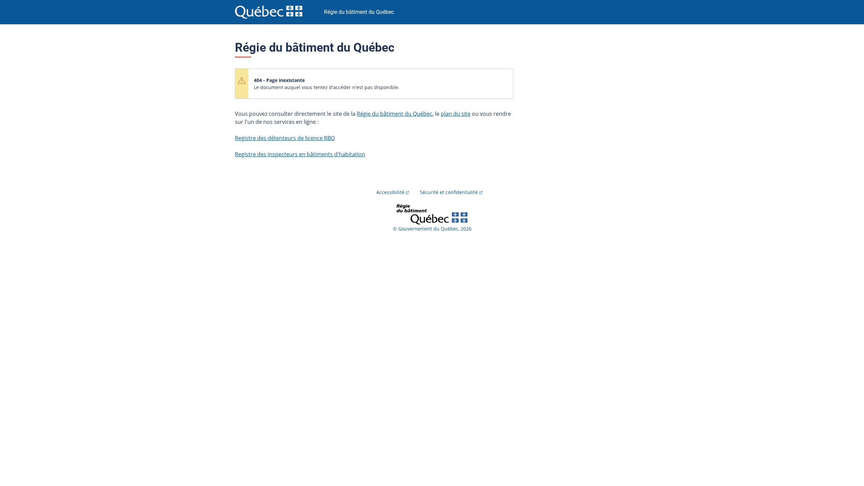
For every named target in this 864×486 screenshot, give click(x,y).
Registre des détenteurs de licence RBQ (285, 138)
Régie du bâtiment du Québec (394, 113)
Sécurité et (449, 192)
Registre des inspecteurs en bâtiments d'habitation (300, 154)
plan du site (455, 113)
